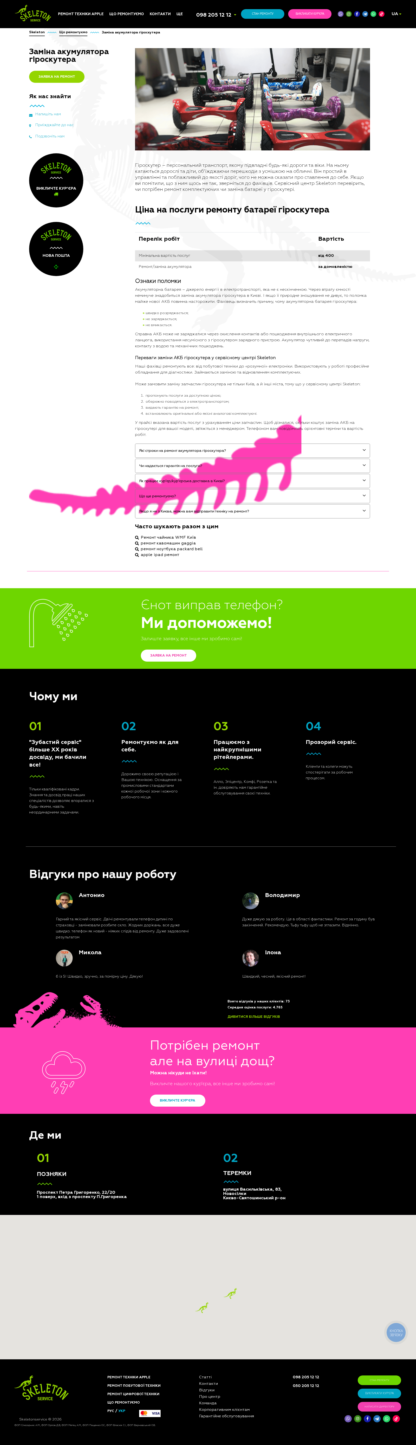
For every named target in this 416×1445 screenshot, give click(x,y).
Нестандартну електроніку (122, 739)
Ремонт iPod (68, 627)
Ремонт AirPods (71, 645)
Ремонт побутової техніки (134, 1385)
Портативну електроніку (131, 652)
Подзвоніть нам (50, 136)
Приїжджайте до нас (54, 125)
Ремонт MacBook (72, 639)
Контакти (160, 14)
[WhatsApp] (373, 14)
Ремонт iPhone (70, 615)
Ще (179, 14)
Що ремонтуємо (126, 14)
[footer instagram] (357, 1418)
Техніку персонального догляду (130, 730)
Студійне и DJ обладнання (121, 677)
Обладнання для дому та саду (131, 644)
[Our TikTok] (381, 14)
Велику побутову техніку (131, 694)
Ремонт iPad (68, 621)
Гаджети (117, 669)
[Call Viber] (341, 14)
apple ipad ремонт (160, 555)
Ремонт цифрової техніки (133, 1394)
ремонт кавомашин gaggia (168, 543)
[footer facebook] (367, 1418)
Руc (110, 1411)
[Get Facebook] (357, 14)
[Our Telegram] (377, 1418)
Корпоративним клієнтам (198, 645)
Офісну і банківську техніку (126, 686)
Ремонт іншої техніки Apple (76, 658)
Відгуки (183, 627)
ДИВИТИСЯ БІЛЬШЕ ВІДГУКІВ (254, 1017)
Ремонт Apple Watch (75, 650)
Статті (182, 615)
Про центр (185, 633)
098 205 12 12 (213, 15)
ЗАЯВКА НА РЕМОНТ (57, 76)
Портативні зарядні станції (126, 617)
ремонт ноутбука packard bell (172, 549)
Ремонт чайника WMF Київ (168, 538)
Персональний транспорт (132, 636)
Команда (184, 621)
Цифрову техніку (124, 630)
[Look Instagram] (349, 14)
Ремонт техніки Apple (81, 14)
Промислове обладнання (132, 699)
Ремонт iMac (68, 633)
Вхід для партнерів (193, 660)
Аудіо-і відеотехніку (127, 657)
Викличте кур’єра (177, 1100)
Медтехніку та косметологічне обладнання (123, 718)
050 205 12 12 (306, 1386)
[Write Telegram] (365, 14)
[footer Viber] (348, 1418)
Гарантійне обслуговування (191, 652)
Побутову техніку (124, 625)
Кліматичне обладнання (131, 663)
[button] (230, 1293)
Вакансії (183, 639)
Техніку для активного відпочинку (129, 707)
